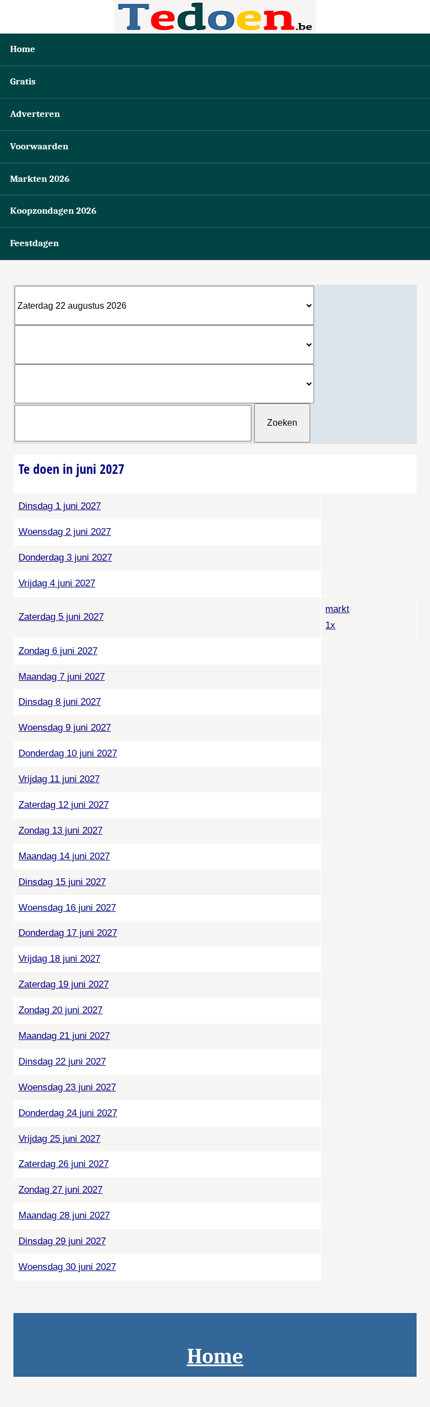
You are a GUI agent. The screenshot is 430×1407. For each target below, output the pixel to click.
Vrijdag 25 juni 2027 (59, 1138)
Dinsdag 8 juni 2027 (59, 702)
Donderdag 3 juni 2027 (65, 557)
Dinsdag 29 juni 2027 (62, 1241)
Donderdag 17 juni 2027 (67, 933)
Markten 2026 (39, 178)
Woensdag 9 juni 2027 (64, 727)
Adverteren (35, 114)
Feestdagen (34, 243)
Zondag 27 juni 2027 (60, 1189)
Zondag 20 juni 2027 (60, 1010)
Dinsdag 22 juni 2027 (62, 1061)
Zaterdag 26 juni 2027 (63, 1164)
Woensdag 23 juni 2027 (67, 1087)
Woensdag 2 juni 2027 (64, 531)
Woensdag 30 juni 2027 (67, 1267)
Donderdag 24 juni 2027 (67, 1113)
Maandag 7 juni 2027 (61, 676)
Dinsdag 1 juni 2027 (59, 506)
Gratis (23, 81)
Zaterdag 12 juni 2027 (63, 804)
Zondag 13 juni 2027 (60, 830)
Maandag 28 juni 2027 (64, 1215)
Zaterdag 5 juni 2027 (61, 616)
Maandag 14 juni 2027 (64, 856)
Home (22, 49)
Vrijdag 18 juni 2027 (59, 958)
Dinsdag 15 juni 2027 (62, 882)
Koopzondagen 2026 (53, 210)
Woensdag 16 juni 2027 (67, 907)
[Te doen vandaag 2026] (215, 17)
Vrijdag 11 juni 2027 (59, 779)
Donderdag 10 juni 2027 (67, 753)
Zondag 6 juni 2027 (57, 651)
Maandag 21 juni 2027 (64, 1035)
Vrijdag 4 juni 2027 (56, 583)
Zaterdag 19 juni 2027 (63, 984)
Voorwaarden (39, 146)
